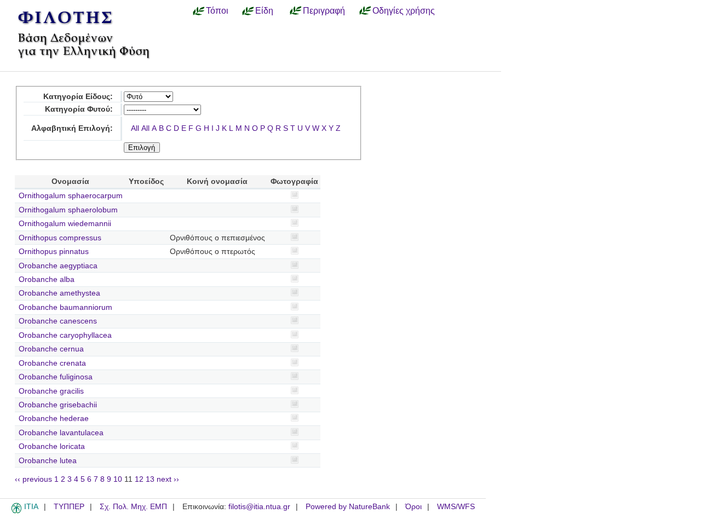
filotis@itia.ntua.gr (259, 507)
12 (139, 479)
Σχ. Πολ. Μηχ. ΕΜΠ (133, 507)
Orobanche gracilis (51, 391)
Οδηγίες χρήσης (403, 10)
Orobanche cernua (51, 349)
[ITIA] (16, 511)
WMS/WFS (456, 507)
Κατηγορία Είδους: (78, 97)
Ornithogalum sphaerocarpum (71, 196)
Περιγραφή (324, 10)
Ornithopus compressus (60, 238)
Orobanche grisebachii (58, 405)
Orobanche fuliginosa (56, 377)
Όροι (413, 507)
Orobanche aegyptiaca (58, 266)
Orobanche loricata (52, 446)
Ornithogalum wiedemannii (65, 224)
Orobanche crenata (52, 363)
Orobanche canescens (58, 321)
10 (117, 479)
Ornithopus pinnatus (54, 251)
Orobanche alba (46, 279)
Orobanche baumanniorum (65, 307)
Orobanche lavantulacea (61, 433)
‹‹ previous (33, 479)
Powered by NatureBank (348, 507)
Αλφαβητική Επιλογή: (72, 128)
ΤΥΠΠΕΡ (69, 507)
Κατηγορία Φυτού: (79, 109)
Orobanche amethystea (59, 293)
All (135, 128)
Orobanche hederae (54, 418)
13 (150, 479)
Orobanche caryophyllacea (65, 335)
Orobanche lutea (48, 461)
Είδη (264, 10)
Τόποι (217, 10)
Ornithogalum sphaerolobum (68, 210)
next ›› (168, 479)
